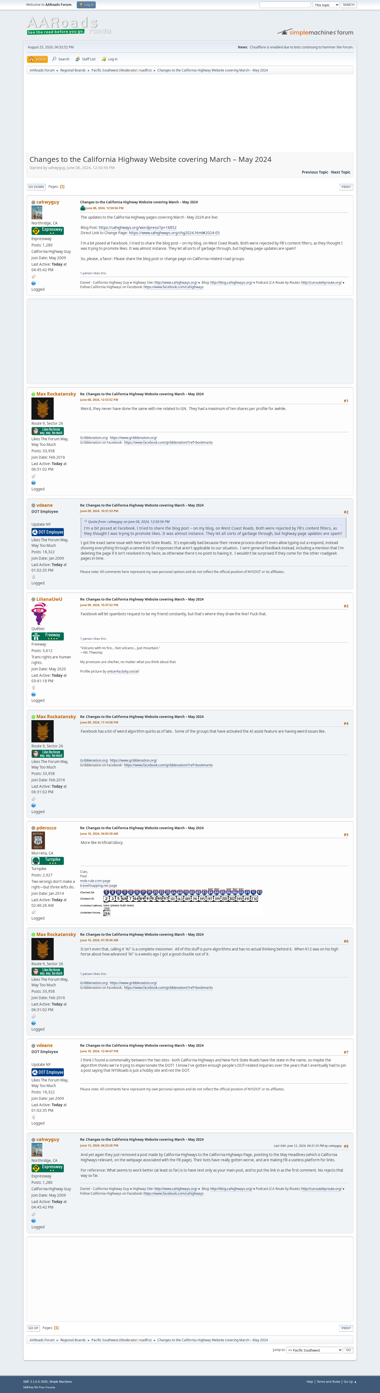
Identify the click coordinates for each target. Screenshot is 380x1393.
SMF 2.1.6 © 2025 (35, 1381)
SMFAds (28, 1387)
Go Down (36, 187)
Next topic (341, 172)
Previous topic (315, 172)
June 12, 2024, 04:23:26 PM (99, 1145)
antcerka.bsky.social (122, 671)
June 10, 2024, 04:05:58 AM (99, 833)
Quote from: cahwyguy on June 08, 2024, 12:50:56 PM (128, 521)
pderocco (46, 828)
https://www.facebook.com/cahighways (174, 287)
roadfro (144, 70)
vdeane (44, 505)
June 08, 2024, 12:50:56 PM (104, 208)
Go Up (33, 1328)
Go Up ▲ (350, 1381)
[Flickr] (33, 693)
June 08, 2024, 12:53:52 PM (99, 399)
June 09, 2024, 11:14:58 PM (99, 722)
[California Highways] (33, 282)
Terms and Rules (328, 1381)
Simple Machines (60, 1381)
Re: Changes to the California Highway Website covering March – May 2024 (142, 394)
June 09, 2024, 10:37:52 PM (99, 605)
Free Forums (47, 1387)
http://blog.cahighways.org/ (231, 282)
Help (310, 1381)
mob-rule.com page (95, 880)
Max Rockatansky (56, 394)
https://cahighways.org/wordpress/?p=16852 (138, 227)
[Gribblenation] (33, 482)
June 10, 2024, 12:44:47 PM (99, 1051)
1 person (86, 273)
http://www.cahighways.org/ (175, 282)
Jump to (279, 1349)
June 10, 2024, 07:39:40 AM (99, 940)
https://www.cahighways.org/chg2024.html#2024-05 (174, 232)
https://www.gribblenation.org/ (133, 437)
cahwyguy (47, 202)
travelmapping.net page (98, 885)
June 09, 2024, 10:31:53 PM (99, 511)
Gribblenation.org (93, 437)
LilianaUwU (49, 599)
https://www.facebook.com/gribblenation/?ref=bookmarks (168, 442)
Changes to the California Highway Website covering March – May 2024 (139, 202)
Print (346, 187)
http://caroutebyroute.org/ (321, 282)
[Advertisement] (190, 115)
